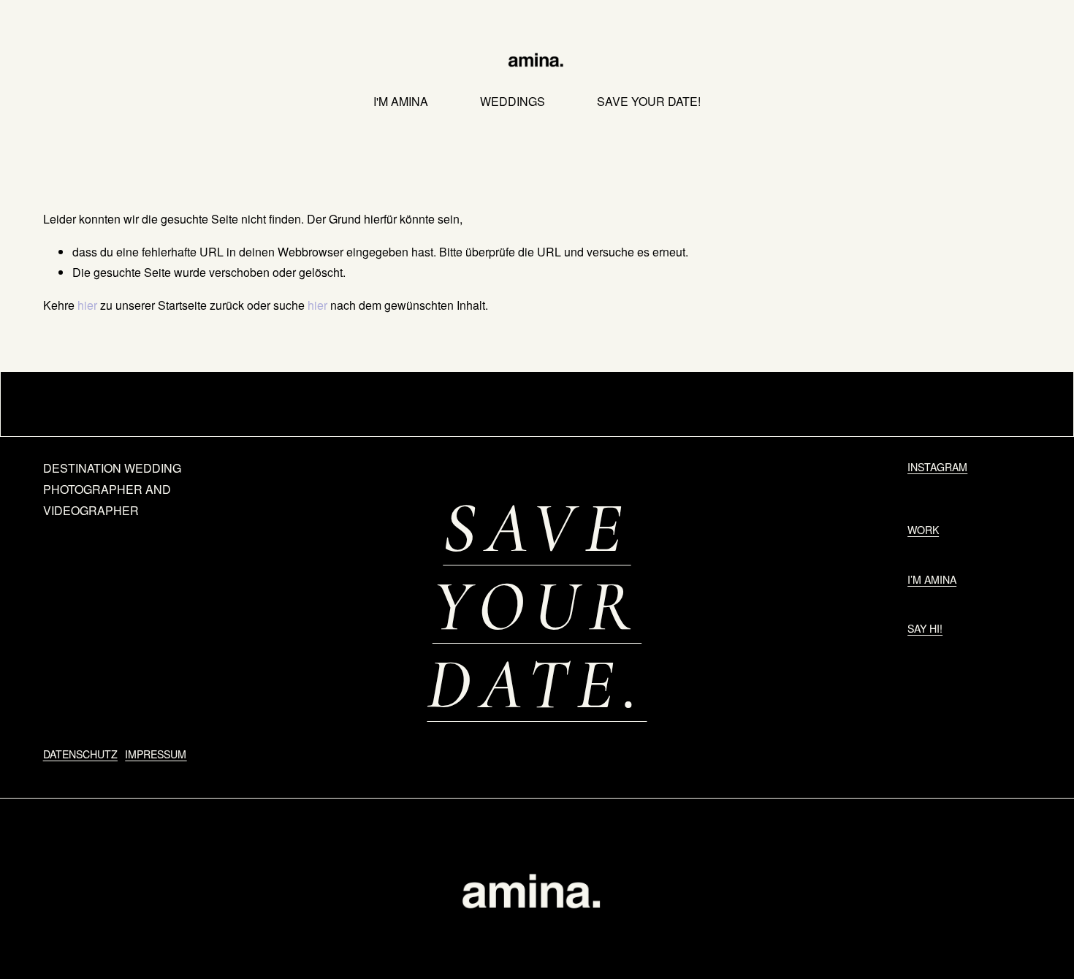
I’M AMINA (931, 579)
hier (87, 305)
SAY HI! (924, 628)
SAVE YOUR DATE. (537, 607)
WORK (923, 529)
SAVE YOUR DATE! (649, 101)
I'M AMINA (400, 101)
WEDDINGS (512, 101)
